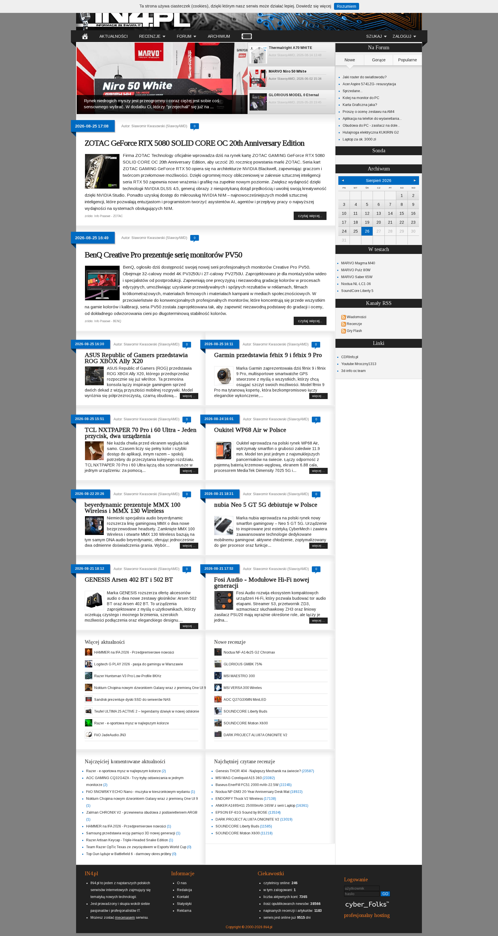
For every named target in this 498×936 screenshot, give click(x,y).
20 (378, 222)
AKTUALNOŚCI (113, 36)
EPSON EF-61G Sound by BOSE (241, 812)
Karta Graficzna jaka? (360, 105)
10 (344, 213)
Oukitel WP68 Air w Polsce (250, 429)
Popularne (407, 60)
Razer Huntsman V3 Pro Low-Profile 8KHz (127, 676)
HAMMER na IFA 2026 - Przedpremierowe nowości (134, 652)
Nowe (350, 60)
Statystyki (184, 904)
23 (413, 222)
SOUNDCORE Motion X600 (246, 723)
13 (378, 213)
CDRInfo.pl (349, 357)
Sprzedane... (353, 91)
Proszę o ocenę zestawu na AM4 (368, 112)
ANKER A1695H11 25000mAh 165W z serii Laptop (255, 806)
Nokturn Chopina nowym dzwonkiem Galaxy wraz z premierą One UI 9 (150, 688)
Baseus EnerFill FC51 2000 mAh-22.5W (247, 785)
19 (367, 222)
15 (401, 213)
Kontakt (183, 897)
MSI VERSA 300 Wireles (243, 688)
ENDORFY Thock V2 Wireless (239, 799)
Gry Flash (354, 331)
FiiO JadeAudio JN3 (110, 735)
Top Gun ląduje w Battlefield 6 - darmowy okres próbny (128, 854)
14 (390, 213)
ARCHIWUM (219, 36)
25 (355, 231)
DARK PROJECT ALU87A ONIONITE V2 (255, 735)
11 (355, 213)
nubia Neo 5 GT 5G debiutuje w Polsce (265, 504)
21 (390, 222)
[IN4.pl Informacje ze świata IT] (133, 16)
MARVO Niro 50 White (287, 71)
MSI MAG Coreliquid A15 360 (239, 778)
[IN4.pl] (85, 36)
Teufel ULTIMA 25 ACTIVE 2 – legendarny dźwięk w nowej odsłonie (146, 711)
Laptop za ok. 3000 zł (359, 139)
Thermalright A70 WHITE (290, 48)
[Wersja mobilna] (247, 36)
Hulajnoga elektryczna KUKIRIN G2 (371, 132)
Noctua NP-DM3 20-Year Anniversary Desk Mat (252, 792)
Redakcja (184, 890)
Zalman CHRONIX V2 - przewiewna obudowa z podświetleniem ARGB (141, 812)
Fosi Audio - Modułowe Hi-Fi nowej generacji (261, 582)
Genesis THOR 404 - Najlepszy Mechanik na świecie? (258, 771)
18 (355, 222)
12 (367, 213)
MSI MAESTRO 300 (239, 676)
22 (401, 222)
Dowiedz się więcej (313, 6)
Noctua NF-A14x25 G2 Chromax (249, 652)
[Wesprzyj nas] (125, 913)
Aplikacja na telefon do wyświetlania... (372, 119)
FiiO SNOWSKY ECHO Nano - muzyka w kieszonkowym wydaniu (138, 792)
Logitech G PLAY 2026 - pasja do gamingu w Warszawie (138, 664)
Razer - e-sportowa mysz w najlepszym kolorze (131, 723)
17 (344, 222)
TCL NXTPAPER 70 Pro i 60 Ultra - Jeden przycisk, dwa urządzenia (141, 432)
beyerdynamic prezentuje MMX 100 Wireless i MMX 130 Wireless (132, 507)
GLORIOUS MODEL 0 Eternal (294, 95)
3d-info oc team (353, 371)
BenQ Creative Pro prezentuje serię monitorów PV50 (163, 254)
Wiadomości (356, 317)
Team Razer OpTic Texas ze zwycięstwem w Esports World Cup (136, 847)
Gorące (379, 60)
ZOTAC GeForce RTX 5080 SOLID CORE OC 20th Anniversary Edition (194, 142)
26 (367, 231)
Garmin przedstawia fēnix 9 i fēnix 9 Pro (268, 354)
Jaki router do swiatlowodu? (364, 77)
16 (413, 213)
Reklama (184, 911)
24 (344, 231)
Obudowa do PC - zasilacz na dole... (371, 126)
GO (385, 894)
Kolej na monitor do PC (361, 98)
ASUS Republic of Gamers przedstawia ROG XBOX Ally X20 (136, 357)
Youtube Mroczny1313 (358, 364)
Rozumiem (346, 6)
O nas (181, 883)
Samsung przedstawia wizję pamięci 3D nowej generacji (130, 833)
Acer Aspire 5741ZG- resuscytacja (369, 84)
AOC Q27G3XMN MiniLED (245, 700)
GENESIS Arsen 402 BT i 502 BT (129, 579)
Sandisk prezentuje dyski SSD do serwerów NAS (132, 700)
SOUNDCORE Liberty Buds (245, 711)
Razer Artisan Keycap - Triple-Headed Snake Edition (127, 840)
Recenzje (354, 324)
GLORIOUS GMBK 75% (243, 664)
